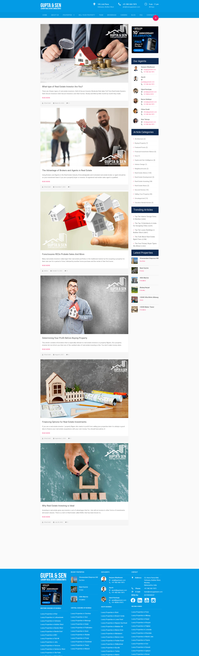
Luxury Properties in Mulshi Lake (142, 637)
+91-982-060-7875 (149, 72)
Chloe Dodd (145, 109)
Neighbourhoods (140, 169)
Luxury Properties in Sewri (79, 631)
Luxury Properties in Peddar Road (112, 640)
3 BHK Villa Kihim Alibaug (149, 297)
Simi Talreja (145, 119)
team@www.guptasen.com (153, 592)
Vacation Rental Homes (143, 203)
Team (101, 15)
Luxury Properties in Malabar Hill (112, 626)
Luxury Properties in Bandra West (51, 628)
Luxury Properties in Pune (140, 612)
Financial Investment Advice (144, 152)
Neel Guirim (144, 268)
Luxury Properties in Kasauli (140, 647)
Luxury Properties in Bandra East (51, 631)
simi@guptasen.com (150, 122)
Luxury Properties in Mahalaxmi (111, 633)
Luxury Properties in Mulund (80, 649)
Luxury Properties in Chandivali (81, 642)
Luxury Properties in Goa (139, 644)
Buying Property (140, 143)
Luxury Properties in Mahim (110, 655)
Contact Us (151, 15)
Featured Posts (140, 147)
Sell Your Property (87, 15)
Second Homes (140, 190)
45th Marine (144, 278)
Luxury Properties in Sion (79, 617)
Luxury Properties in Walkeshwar (112, 644)
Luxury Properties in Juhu (49, 642)
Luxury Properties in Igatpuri (140, 651)
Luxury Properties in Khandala (141, 633)
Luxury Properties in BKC (48, 635)
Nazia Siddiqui (146, 99)
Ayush (143, 77)
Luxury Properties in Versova (50, 645)
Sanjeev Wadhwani (148, 67)
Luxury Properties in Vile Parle (50, 653)
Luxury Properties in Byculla (110, 648)
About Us (55, 15)
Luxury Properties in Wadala (80, 635)
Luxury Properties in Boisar (140, 654)
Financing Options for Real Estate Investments (64, 422)
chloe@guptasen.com (150, 112)
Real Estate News (141, 186)
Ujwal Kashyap (146, 89)
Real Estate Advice (141, 173)
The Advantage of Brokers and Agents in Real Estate (67, 170)
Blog (133, 15)
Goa (136, 156)
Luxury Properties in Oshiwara (50, 621)
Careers (123, 15)
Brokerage (111, 15)
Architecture (139, 139)
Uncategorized (140, 198)
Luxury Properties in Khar (48, 614)
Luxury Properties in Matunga (81, 621)
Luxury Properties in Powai (80, 638)
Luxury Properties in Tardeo (110, 651)
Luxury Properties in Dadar (80, 624)
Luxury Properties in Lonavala (141, 630)
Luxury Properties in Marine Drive (112, 630)
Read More (46, 98)
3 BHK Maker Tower (147, 307)
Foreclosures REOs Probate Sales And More (63, 254)
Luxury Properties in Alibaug (140, 615)
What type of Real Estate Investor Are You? (62, 86)
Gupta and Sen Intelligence (144, 160)
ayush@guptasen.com (147, 82)
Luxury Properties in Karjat (140, 619)
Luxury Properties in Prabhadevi (81, 628)
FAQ (141, 15)
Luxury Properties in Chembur (81, 613)
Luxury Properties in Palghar (140, 626)
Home (44, 15)
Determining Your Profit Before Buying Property (64, 338)
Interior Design (140, 164)
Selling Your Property (142, 194)
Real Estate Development (143, 177)
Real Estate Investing (142, 181)
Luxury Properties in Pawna (140, 640)
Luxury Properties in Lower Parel (112, 619)
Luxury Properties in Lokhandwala (51, 617)
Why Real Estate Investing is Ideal (58, 505)
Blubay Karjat (145, 287)
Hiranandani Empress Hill (149, 258)
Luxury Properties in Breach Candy (112, 616)
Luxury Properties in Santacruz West (52, 649)
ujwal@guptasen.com (150, 92)
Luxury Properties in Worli (109, 612)
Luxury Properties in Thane (80, 645)
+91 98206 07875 (149, 94)
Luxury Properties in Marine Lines (112, 637)
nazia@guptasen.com (150, 102)
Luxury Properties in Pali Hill (49, 638)
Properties (67, 15)
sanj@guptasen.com (150, 69)
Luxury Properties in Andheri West (51, 624)
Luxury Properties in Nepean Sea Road (114, 623)
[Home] (51, 7)
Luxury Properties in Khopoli (140, 622)
